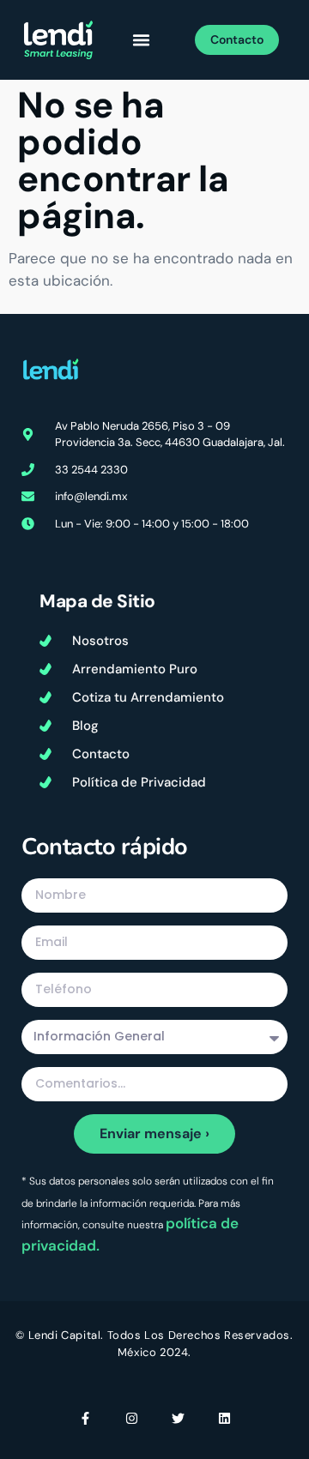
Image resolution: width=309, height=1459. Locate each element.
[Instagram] (131, 1418)
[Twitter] (178, 1418)
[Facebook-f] (85, 1418)
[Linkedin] (224, 1418)
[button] (140, 40)
